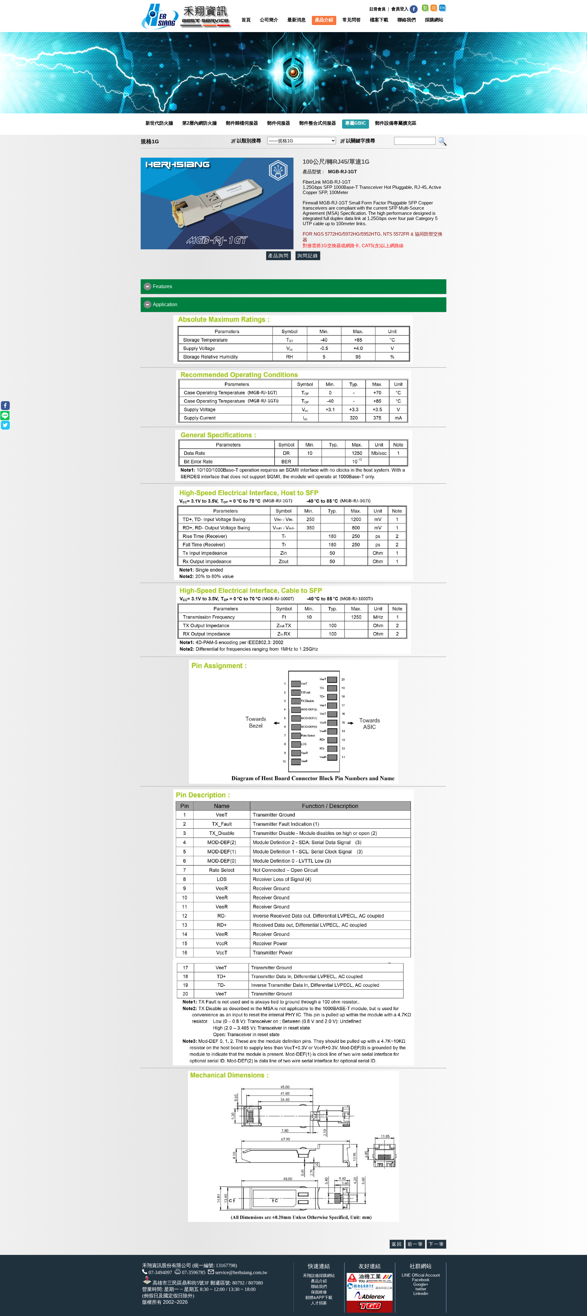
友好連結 (370, 1266)
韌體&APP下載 (318, 1297)
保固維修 (319, 1292)
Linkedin (420, 1293)
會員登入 (399, 8)
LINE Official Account (421, 1275)
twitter (420, 1289)
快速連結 (319, 1266)
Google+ (420, 1284)
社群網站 (421, 1266)
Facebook (421, 1280)
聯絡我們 (319, 1286)
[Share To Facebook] (5, 405)
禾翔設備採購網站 (319, 1275)
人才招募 (319, 1303)
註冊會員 (378, 9)
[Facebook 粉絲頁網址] (414, 12)
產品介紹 (319, 1281)
